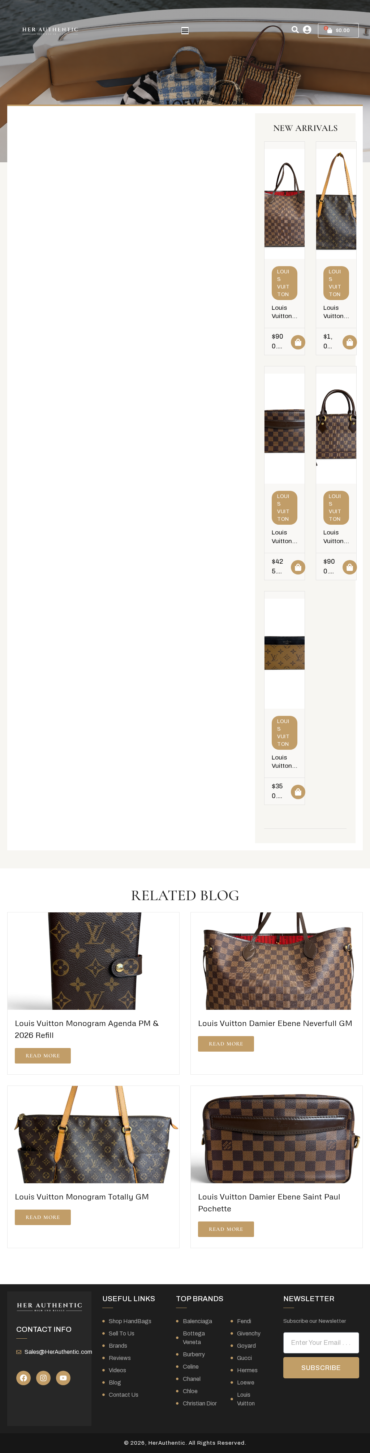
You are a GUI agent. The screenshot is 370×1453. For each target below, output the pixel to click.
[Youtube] (63, 1378)
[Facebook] (23, 1378)
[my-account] (307, 29)
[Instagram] (43, 1378)
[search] (295, 29)
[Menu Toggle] (185, 30)
